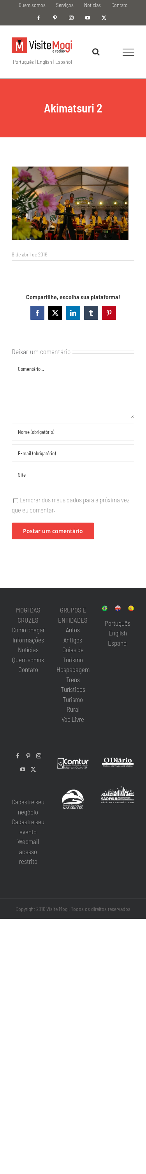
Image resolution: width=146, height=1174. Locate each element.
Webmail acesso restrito (28, 851)
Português (23, 61)
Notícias (28, 649)
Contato (28, 669)
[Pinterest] (28, 755)
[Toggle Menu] (128, 52)
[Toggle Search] (96, 52)
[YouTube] (22, 769)
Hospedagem (73, 669)
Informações (28, 640)
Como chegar (28, 630)
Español (63, 61)
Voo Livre (73, 719)
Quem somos (28, 659)
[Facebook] (17, 755)
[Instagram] (38, 755)
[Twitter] (33, 769)
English (44, 61)
